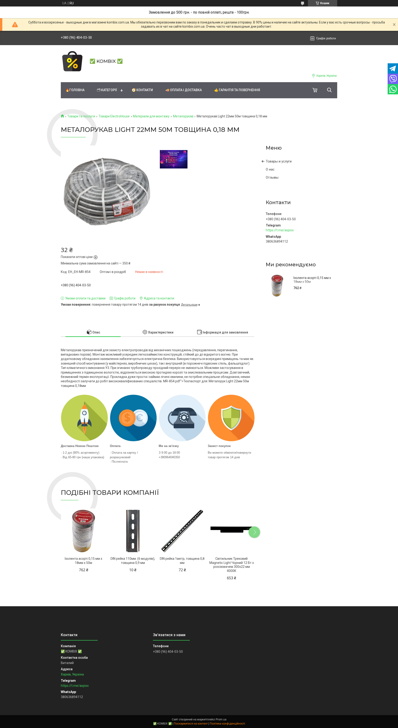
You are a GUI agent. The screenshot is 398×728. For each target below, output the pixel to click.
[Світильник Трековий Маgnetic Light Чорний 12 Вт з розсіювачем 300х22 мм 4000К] (231, 531)
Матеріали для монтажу (151, 116)
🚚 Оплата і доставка (183, 90)
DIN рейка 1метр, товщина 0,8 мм (182, 561)
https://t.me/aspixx (280, 230)
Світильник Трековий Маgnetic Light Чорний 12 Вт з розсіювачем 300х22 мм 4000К (231, 565)
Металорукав (183, 116)
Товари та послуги (81, 116)
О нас (270, 169)
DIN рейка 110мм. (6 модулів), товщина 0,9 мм (133, 561)
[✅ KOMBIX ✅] (72, 61)
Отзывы (272, 177)
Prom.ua (221, 719)
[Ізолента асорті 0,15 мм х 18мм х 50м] (277, 285)
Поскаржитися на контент (191, 723)
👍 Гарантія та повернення (237, 90)
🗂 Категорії (107, 90)
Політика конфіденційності (227, 723)
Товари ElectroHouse (114, 116)
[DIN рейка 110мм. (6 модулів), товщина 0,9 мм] (132, 531)
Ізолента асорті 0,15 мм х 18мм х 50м (312, 280)
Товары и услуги (279, 161)
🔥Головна (75, 90)
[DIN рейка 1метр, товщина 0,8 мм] (182, 531)
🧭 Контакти (142, 90)
